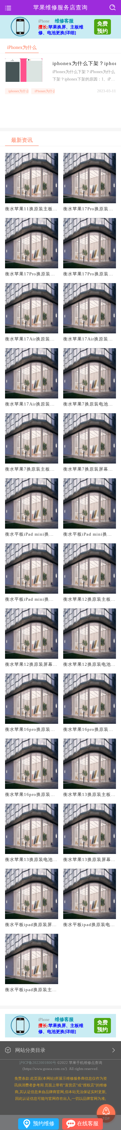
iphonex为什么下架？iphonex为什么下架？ (84, 63)
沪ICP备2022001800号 (37, 1063)
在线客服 (87, 1123)
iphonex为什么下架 (18, 91)
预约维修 (43, 1123)
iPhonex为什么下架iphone (45, 91)
